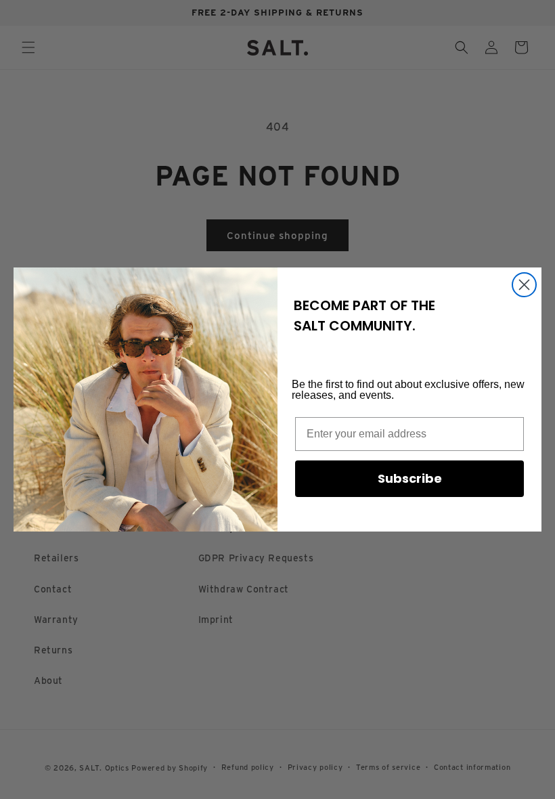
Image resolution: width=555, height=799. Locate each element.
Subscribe (410, 478)
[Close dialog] (524, 285)
